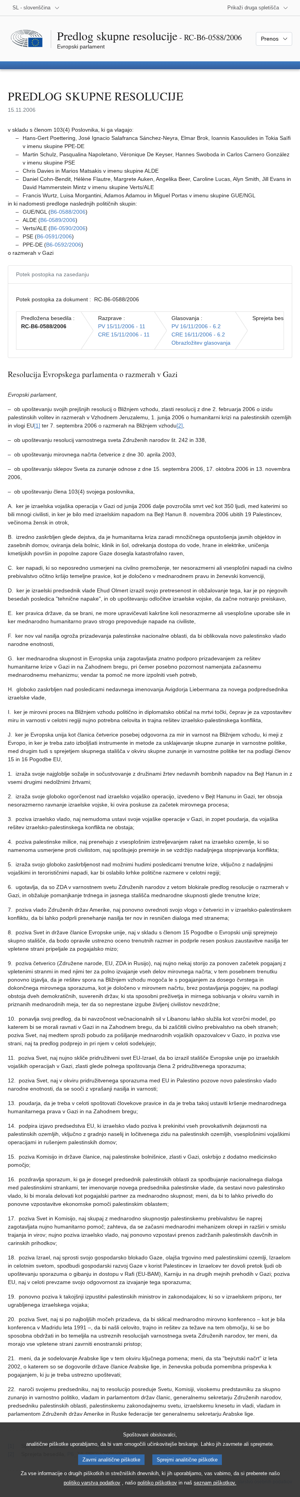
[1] (37, 425)
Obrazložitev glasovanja (200, 343)
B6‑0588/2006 (68, 212)
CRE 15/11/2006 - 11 (124, 334)
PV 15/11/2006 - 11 (121, 326)
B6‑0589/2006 (57, 220)
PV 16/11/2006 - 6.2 (196, 326)
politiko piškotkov (157, 1483)
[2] (180, 425)
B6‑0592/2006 (63, 244)
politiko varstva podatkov (92, 1483)
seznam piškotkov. (215, 1483)
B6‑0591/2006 (54, 236)
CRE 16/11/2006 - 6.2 (198, 334)
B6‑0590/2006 (68, 228)
